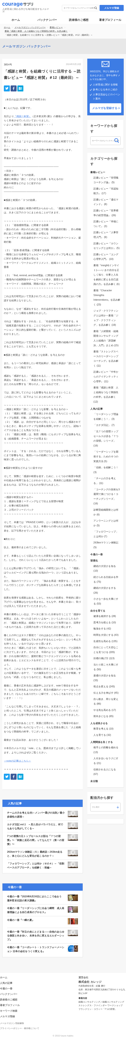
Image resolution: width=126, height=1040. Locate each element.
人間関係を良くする (101, 742)
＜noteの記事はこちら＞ (17, 761)
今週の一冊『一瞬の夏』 (20, 920)
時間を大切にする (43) (105, 635)
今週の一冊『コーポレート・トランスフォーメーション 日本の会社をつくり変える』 (35, 949)
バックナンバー (47, 19)
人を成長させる (99, 723)
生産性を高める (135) (105, 641)
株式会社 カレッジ (90, 981)
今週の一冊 (96, 554)
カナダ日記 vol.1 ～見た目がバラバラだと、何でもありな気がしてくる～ (35, 826)
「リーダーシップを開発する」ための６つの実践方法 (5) (105, 456)
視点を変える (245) (104, 686)
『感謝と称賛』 (22, 116)
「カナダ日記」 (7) (103, 425)
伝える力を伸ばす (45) (105, 692)
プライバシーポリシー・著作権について (19, 1028)
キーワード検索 (8, 1011)
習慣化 (94, 560)
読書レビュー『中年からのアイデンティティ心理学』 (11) (105, 377)
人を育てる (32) (102, 735)
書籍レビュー (56, 27)
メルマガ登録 (111, 8)
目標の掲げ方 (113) (103, 658)
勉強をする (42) (102, 628)
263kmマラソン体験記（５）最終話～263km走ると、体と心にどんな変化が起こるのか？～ (35, 854)
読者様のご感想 (79, 19)
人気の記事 (96, 408)
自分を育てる (97, 610)
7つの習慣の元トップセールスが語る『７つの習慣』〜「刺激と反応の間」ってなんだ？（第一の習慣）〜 (35, 840)
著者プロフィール (110, 19)
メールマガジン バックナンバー (30, 27)
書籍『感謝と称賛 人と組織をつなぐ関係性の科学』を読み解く (36, 31)
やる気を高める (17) (104, 710)
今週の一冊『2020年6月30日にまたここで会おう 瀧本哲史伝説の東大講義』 (35, 898)
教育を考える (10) (103, 728)
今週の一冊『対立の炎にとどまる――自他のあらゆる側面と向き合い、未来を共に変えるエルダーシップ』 (35, 935)
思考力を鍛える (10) (104, 622)
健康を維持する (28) (104, 616)
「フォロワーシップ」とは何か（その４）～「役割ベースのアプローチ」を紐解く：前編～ (35, 865)
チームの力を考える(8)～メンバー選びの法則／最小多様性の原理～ (36, 814)
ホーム (16, 19)
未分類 (94, 781)
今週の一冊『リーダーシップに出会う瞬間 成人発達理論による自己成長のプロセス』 (35, 910)
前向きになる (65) (103, 716)
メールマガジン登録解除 (12, 1023)
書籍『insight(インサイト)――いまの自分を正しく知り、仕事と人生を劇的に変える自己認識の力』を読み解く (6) (106, 274)
